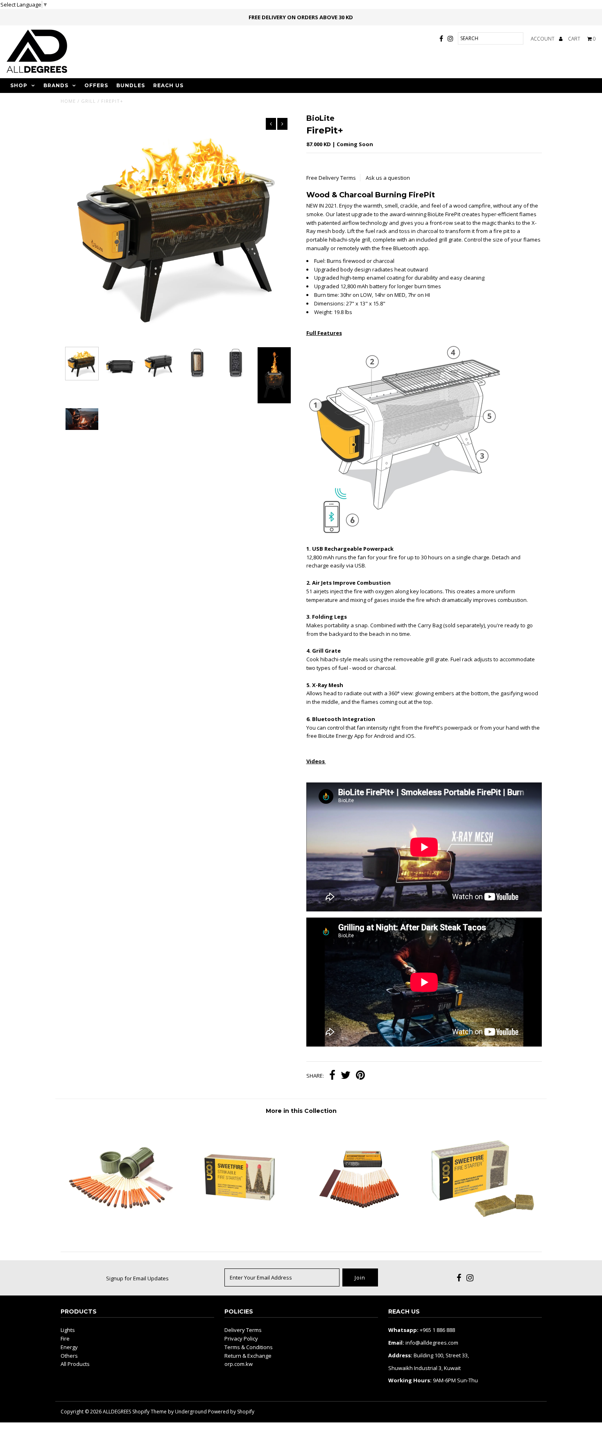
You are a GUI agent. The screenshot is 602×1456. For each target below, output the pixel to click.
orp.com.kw (238, 1364)
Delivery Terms (243, 1330)
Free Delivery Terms (331, 177)
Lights (68, 1330)
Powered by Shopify (231, 1411)
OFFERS (96, 85)
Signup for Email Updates (137, 1278)
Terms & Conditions (248, 1347)
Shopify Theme (149, 1411)
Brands (55, 85)
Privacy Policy (241, 1338)
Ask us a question (388, 177)
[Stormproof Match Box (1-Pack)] (361, 1230)
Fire (65, 1338)
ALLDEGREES (117, 1411)
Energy (69, 1347)
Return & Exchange (248, 1355)
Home (68, 101)
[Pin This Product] (360, 1076)
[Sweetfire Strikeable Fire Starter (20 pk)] (241, 1230)
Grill (88, 101)
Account (543, 38)
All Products (75, 1364)
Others (69, 1355)
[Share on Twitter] (346, 1076)
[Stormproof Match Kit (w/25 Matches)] (121, 1230)
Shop (18, 85)
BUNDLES (130, 85)
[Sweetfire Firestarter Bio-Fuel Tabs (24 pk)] (481, 1230)
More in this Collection (301, 1111)
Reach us (168, 85)
